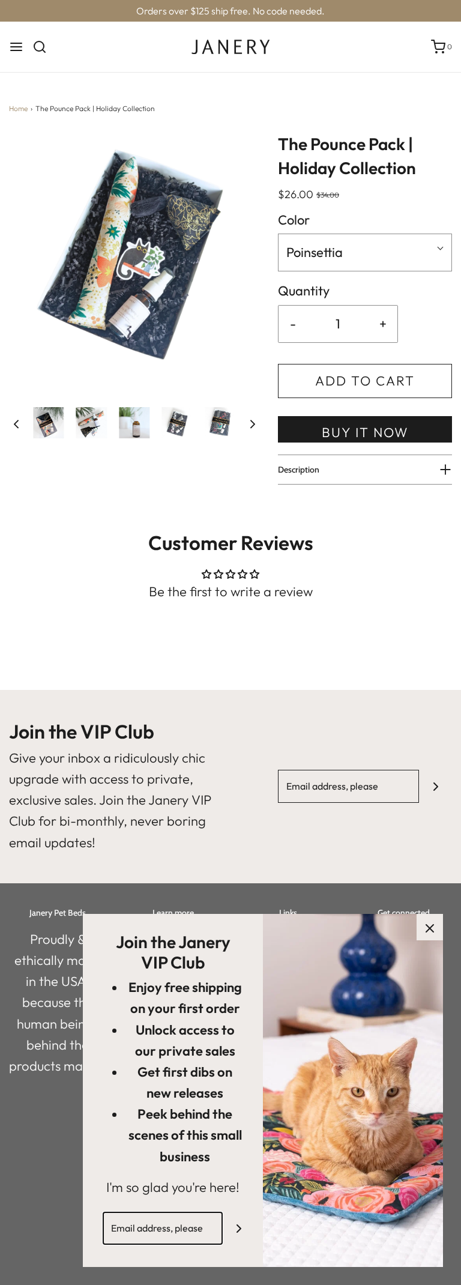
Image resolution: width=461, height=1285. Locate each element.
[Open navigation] (16, 47)
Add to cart (365, 380)
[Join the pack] (435, 786)
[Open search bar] (44, 47)
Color (294, 219)
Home (18, 108)
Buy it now (365, 432)
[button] (16, 422)
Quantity (304, 290)
